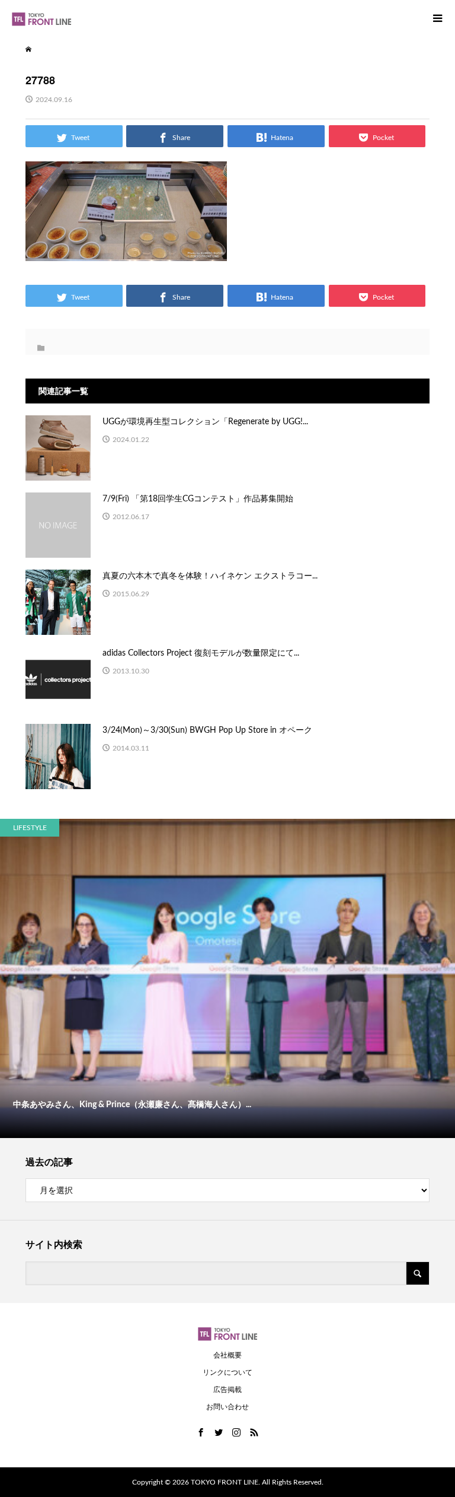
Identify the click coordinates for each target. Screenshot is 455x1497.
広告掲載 (227, 1389)
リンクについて (227, 1372)
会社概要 (227, 1355)
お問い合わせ (227, 1406)
